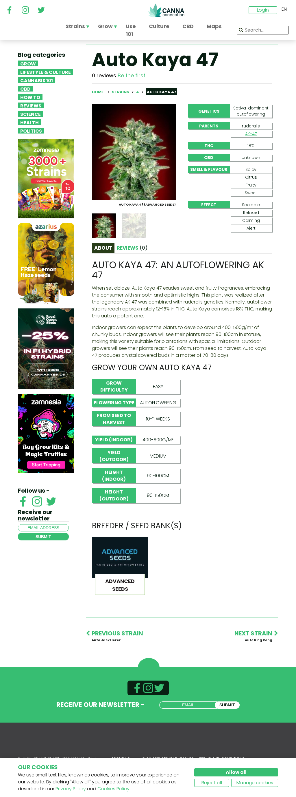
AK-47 (251, 134)
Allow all (236, 772)
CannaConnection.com (166, 10)
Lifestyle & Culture (45, 72)
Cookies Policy (113, 788)
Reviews (30, 105)
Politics (31, 131)
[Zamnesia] (46, 178)
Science (30, 114)
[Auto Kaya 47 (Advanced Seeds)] (134, 152)
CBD (25, 89)
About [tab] (103, 247)
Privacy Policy (71, 788)
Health (29, 122)
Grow (28, 63)
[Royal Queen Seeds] (46, 348)
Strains (121, 92)
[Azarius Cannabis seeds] (46, 263)
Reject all (211, 782)
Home (97, 92)
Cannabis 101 (36, 80)
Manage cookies (254, 782)
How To (30, 97)
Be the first (131, 75)
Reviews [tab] (132, 247)
